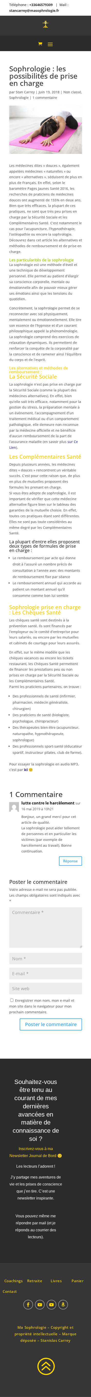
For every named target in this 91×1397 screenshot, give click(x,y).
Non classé (72, 92)
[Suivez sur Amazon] (63, 1304)
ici (26, 769)
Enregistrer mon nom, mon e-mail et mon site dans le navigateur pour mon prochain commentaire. (41, 1006)
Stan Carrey (25, 92)
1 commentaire (45, 97)
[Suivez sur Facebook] (28, 1304)
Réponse (70, 861)
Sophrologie (19, 97)
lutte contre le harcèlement (47, 803)
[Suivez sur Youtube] (40, 1304)
